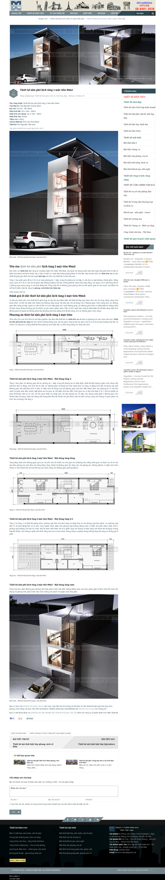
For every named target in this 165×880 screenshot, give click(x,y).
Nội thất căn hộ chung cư (70, 837)
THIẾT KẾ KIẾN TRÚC (135, 96)
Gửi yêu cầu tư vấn (86, 709)
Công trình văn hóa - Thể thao (137, 232)
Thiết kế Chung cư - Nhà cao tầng (139, 225)
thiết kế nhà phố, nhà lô (37, 706)
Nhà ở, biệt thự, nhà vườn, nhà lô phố (25, 833)
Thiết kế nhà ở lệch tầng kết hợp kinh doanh (50, 733)
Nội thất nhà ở (130, 143)
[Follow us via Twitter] (75, 819)
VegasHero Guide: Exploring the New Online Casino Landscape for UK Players (138, 340)
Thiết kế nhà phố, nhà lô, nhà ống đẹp (51, 96)
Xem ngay (129, 273)
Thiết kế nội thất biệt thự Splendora (96, 744)
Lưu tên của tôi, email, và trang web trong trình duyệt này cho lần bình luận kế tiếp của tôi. (50, 804)
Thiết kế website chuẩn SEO (126, 870)
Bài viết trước (21, 739)
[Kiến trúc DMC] (112, 829)
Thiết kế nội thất (132, 137)
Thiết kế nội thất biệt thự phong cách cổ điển (33, 745)
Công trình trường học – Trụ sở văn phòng (27, 845)
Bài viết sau (108, 739)
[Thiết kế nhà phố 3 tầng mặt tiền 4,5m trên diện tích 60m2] (72, 762)
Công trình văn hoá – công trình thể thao (26, 841)
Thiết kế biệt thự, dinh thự (136, 124)
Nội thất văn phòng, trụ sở (136, 156)
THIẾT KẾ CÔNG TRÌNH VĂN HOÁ (139, 185)
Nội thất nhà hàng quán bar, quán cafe (75, 849)
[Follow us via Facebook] (67, 819)
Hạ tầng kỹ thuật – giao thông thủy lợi (25, 853)
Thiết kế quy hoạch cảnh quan (139, 238)
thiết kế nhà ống (18, 733)
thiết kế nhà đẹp (38, 712)
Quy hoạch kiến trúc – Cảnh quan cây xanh (27, 849)
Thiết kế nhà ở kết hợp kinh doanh (139, 107)
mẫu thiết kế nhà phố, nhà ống (64, 712)
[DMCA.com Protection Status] (17, 860)
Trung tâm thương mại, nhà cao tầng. (25, 837)
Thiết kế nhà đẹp (132, 102)
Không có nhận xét (76, 96)
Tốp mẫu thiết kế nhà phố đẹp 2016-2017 (26, 128)
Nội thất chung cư (132, 149)
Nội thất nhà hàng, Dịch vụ (136, 162)
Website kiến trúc (34, 870)
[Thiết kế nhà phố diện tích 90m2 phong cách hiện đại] (19, 762)
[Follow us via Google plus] (82, 819)
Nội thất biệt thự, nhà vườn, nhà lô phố (75, 833)
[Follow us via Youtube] (90, 819)
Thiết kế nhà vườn (132, 131)
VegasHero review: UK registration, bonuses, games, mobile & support (139, 370)
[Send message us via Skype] (97, 819)
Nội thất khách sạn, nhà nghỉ (137, 169)
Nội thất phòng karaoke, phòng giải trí (75, 853)
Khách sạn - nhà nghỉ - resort (137, 212)
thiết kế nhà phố (30, 266)
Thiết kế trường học (133, 219)
